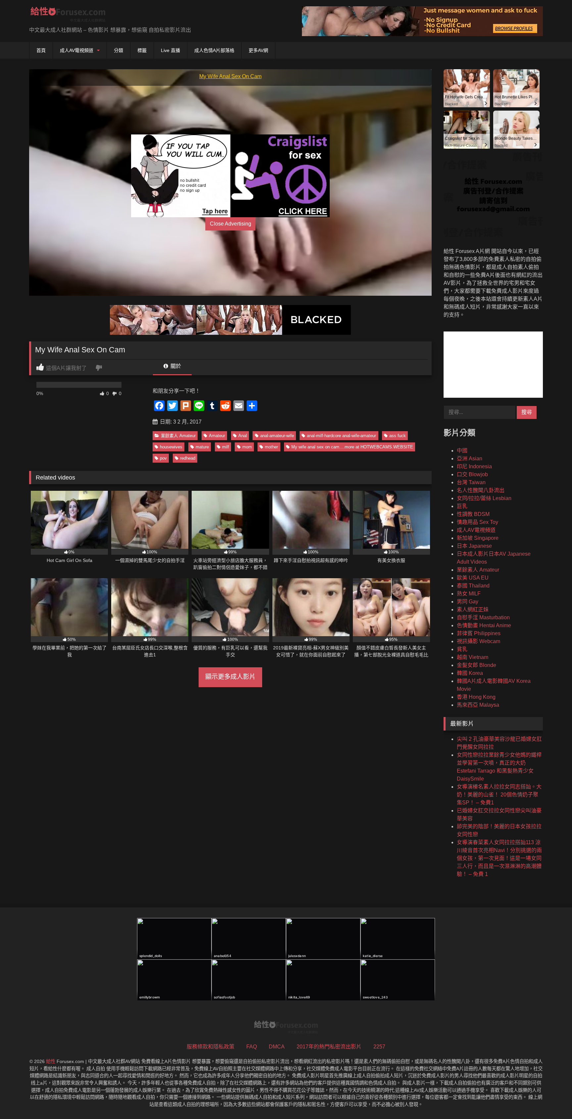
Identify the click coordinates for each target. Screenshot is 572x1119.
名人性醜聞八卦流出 (480, 490)
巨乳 (462, 506)
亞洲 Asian (469, 458)
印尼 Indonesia (474, 466)
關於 (175, 366)
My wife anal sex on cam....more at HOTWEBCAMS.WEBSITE (352, 446)
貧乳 (462, 649)
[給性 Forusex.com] (68, 15)
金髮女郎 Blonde (476, 665)
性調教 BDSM (473, 514)
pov (163, 458)
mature (202, 446)
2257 (379, 1046)
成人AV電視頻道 (76, 50)
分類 (118, 50)
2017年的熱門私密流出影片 (329, 1046)
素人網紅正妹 (473, 609)
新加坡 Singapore (478, 538)
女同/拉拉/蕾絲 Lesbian (484, 498)
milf (225, 446)
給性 (50, 1061)
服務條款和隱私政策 (210, 1046)
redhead (187, 458)
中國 (462, 450)
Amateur (217, 435)
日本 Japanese (474, 546)
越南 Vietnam (472, 657)
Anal (242, 435)
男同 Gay (467, 601)
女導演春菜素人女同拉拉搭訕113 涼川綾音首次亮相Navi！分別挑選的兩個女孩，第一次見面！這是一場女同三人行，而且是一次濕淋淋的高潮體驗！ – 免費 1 (499, 858)
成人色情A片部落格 (214, 50)
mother (271, 446)
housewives (171, 446)
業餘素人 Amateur (178, 435)
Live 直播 (170, 50)
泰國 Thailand (473, 585)
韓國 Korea (470, 673)
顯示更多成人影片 (230, 676)
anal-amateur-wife (277, 435)
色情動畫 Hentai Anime (484, 625)
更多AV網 (258, 50)
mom (247, 446)
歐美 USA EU (473, 578)
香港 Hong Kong (476, 697)
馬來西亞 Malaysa (478, 705)
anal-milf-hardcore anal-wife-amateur (341, 435)
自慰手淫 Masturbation (483, 617)
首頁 (41, 50)
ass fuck (397, 435)
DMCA (277, 1046)
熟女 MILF (469, 593)
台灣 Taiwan (471, 482)
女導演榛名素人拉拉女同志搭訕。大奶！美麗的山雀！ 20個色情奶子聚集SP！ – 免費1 (499, 794)
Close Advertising (230, 224)
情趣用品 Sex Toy (477, 522)
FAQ (251, 1046)
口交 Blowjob (472, 474)
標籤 (142, 50)
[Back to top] (551, 1099)
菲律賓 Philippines (479, 633)
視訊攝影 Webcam (478, 641)
